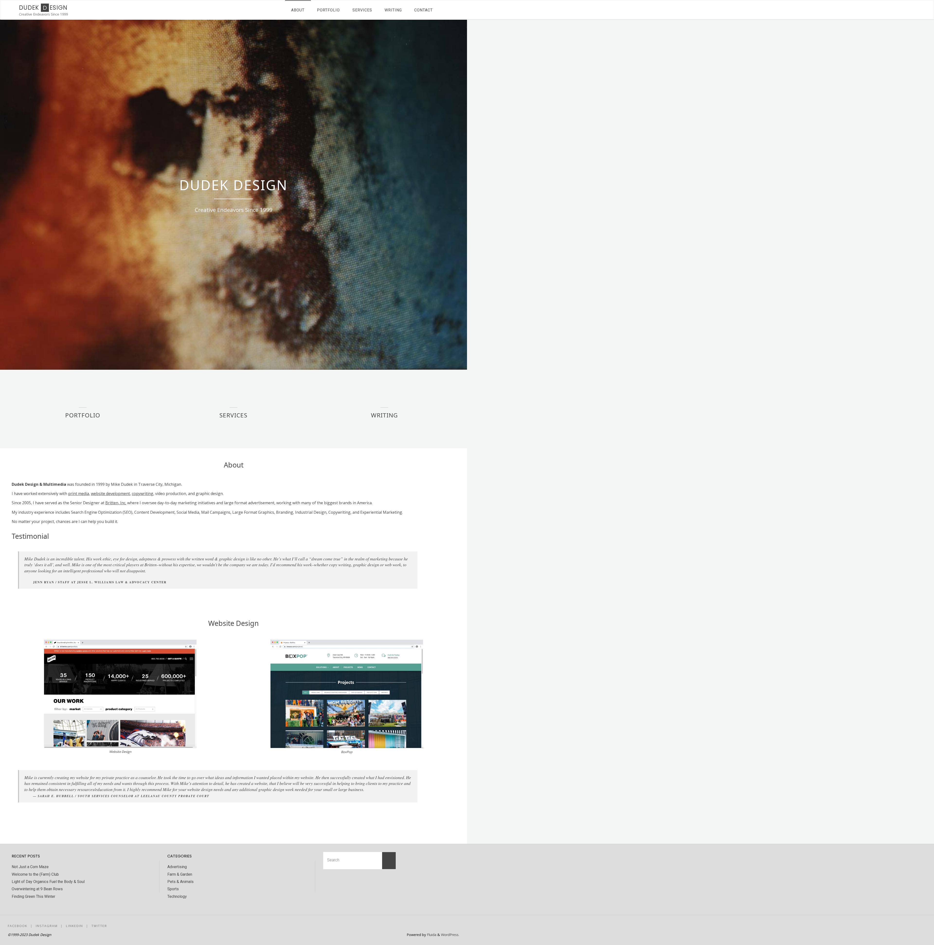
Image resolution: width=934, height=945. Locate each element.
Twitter (99, 926)
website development (110, 493)
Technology (177, 896)
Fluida (431, 934)
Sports (173, 889)
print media (78, 493)
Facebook (17, 926)
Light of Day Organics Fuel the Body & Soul (48, 881)
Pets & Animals (180, 881)
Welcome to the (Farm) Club (35, 874)
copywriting (142, 493)
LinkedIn (74, 926)
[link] (444, 10)
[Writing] (384, 400)
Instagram (47, 926)
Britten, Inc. (115, 502)
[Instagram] (438, 925)
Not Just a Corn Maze (30, 866)
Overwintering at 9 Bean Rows (37, 889)
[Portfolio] (82, 400)
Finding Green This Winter (33, 896)
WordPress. (450, 934)
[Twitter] (455, 925)
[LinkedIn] (446, 925)
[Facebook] (430, 925)
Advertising (177, 866)
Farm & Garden (179, 874)
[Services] (233, 400)
